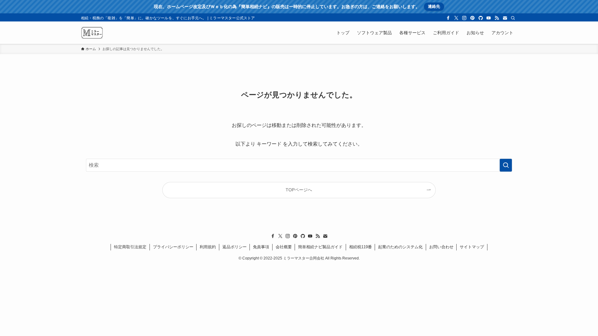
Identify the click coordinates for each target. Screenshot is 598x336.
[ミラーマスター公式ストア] (92, 32)
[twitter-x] (456, 18)
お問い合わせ (441, 247)
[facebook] (448, 18)
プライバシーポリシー (173, 247)
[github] (481, 18)
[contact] (505, 18)
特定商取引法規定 (130, 247)
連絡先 (434, 6)
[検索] (513, 18)
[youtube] (489, 18)
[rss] (497, 18)
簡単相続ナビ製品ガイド (320, 247)
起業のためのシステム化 (400, 247)
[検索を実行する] (506, 165)
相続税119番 (360, 247)
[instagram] (464, 18)
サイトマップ (472, 247)
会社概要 (284, 247)
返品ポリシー (234, 247)
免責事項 (261, 247)
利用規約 (208, 247)
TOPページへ (299, 189)
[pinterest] (472, 18)
